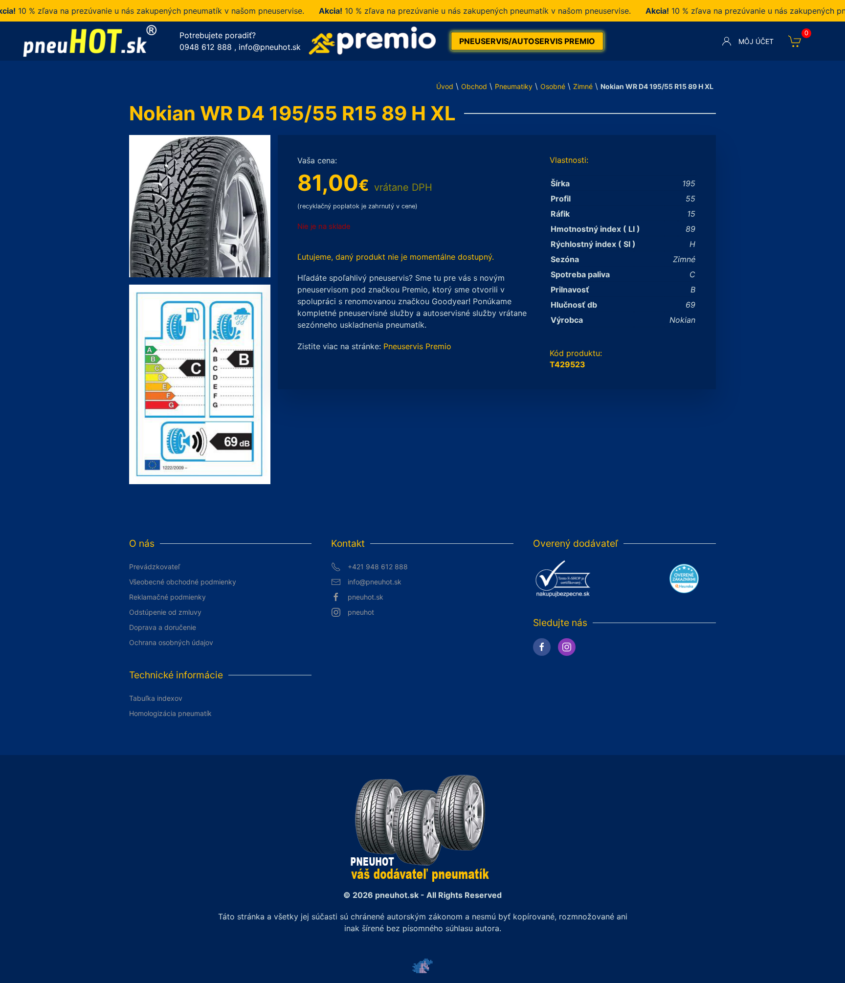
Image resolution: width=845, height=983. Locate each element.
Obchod (474, 86)
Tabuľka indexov (155, 698)
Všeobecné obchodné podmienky (182, 582)
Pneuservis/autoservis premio (527, 41)
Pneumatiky (514, 86)
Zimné (583, 86)
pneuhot (361, 612)
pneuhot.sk (365, 597)
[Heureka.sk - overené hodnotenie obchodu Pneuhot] (684, 577)
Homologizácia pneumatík (170, 713)
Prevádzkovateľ (154, 566)
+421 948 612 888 (378, 566)
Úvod (444, 86)
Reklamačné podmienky (167, 597)
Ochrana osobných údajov (171, 642)
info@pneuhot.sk (270, 47)
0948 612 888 (205, 47)
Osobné (552, 86)
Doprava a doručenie (162, 627)
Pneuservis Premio (417, 346)
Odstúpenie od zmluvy (165, 612)
